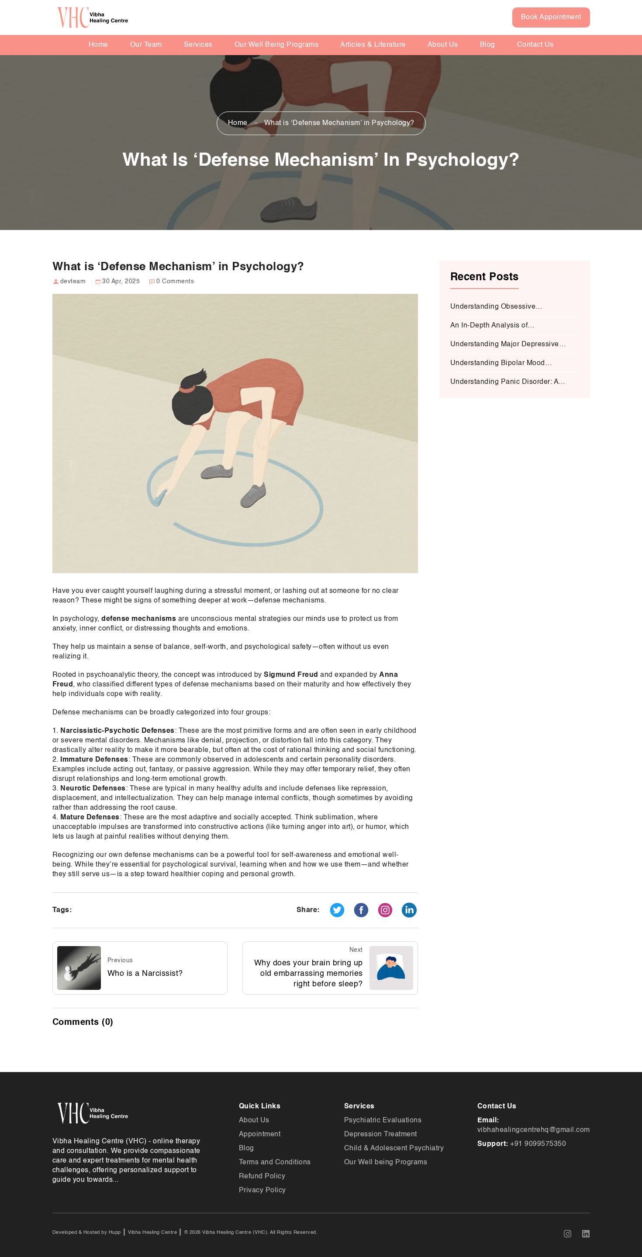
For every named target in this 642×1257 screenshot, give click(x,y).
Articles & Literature (373, 45)
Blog (487, 45)
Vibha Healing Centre (152, 1232)
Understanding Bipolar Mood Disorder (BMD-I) (497, 364)
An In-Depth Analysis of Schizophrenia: (489, 326)
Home (98, 45)
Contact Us (535, 45)
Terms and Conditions (275, 1162)
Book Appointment (551, 17)
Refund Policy (262, 1176)
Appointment (260, 1134)
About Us (443, 45)
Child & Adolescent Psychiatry (394, 1148)
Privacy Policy (262, 1190)
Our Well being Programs (386, 1162)
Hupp (114, 1232)
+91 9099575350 (538, 1144)
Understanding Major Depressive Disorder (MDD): (504, 345)
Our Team (146, 45)
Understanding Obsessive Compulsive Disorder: (493, 307)
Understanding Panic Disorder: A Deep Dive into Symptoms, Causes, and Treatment (508, 383)
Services (198, 45)
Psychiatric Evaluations (383, 1120)
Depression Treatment (380, 1134)
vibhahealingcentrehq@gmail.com (533, 1130)
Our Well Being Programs (277, 45)
